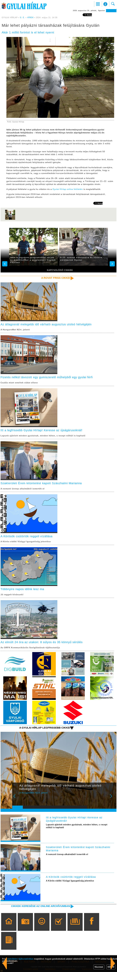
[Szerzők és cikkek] (8, 945)
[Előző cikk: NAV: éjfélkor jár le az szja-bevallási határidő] (113, 963)
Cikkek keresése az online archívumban (40, 906)
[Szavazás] (58, 926)
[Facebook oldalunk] (91, 926)
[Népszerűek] (42, 926)
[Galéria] (25, 926)
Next (113, 798)
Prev (16, 798)
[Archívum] (75, 926)
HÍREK (30, 17)
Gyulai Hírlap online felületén (68, 189)
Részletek (99, 967)
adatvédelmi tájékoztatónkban (20, 959)
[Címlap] (8, 926)
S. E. (22, 17)
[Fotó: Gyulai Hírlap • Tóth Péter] (10, 219)
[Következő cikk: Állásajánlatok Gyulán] (5, 963)
